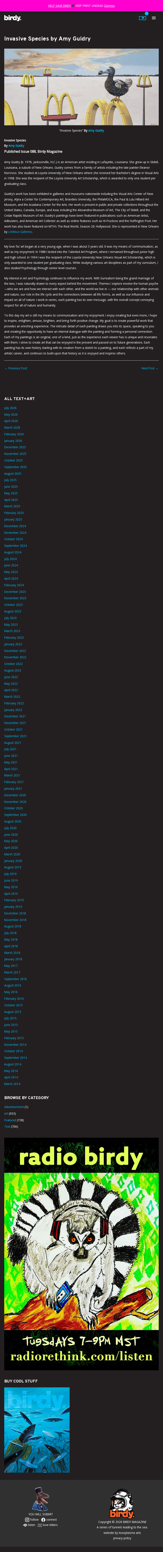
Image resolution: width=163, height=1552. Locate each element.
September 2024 (15, 546)
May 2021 (11, 762)
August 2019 (12, 867)
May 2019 (11, 887)
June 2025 (11, 486)
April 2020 (11, 848)
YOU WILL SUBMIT (41, 1514)
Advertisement (14, 1107)
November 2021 (15, 723)
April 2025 (11, 500)
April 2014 (11, 1077)
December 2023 (15, 592)
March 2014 (12, 1084)
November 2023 (15, 598)
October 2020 (13, 808)
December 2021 (15, 716)
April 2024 (11, 578)
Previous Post (16, 368)
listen (31, 1525)
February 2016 (14, 998)
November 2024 (15, 533)
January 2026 (13, 441)
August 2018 (12, 926)
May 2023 (11, 624)
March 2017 (12, 972)
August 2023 (12, 611)
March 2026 (12, 427)
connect (51, 1519)
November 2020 (15, 802)
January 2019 (13, 907)
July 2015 (10, 1018)
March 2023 (12, 631)
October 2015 (13, 1005)
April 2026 (11, 421)
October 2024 (13, 539)
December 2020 (15, 795)
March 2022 (12, 697)
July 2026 (10, 408)
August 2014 (12, 1064)
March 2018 (12, 953)
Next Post (150, 368)
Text (7, 1126)
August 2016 (12, 985)
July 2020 (10, 828)
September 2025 (15, 467)
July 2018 (10, 933)
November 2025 (15, 454)
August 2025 (12, 473)
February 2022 (14, 703)
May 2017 (11, 966)
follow (34, 1519)
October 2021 (13, 729)
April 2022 (11, 690)
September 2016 (15, 979)
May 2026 (11, 414)
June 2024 (11, 565)
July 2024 (10, 559)
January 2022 (13, 710)
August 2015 (12, 1012)
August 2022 (12, 670)
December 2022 (15, 651)
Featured (10, 1120)
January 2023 (13, 644)
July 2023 (10, 618)
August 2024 (12, 552)
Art (6, 1113)
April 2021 (11, 769)
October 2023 (13, 605)
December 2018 (15, 913)
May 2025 (11, 493)
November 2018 (15, 920)
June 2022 (11, 677)
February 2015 (14, 1038)
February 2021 (14, 782)
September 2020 (15, 815)
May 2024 (11, 572)
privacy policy (122, 1538)
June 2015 (11, 1025)
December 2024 (15, 526)
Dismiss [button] (109, 6)
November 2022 (15, 657)
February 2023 (14, 637)
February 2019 (14, 900)
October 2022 (13, 664)
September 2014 (15, 1058)
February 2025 (14, 513)
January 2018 (13, 959)
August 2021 (12, 743)
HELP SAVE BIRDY (59, 6)
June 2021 (11, 756)
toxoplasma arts (130, 1533)
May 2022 (11, 684)
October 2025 (13, 460)
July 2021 (10, 749)
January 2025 (13, 519)
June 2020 (11, 835)
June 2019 (11, 880)
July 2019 (10, 874)
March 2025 (12, 506)
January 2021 (13, 788)
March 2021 (12, 775)
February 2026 (14, 434)
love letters (50, 1525)
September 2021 (15, 736)
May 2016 (11, 992)
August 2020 (12, 821)
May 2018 (11, 939)
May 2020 (11, 841)
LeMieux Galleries (20, 232)
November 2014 (15, 1045)
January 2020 (13, 861)
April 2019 (11, 894)
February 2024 (14, 585)
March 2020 (12, 854)
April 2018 (11, 946)
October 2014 (13, 1051)
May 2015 (11, 1031)
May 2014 (11, 1071)
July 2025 (10, 480)
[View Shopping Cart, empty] (142, 18)
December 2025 (15, 447)
